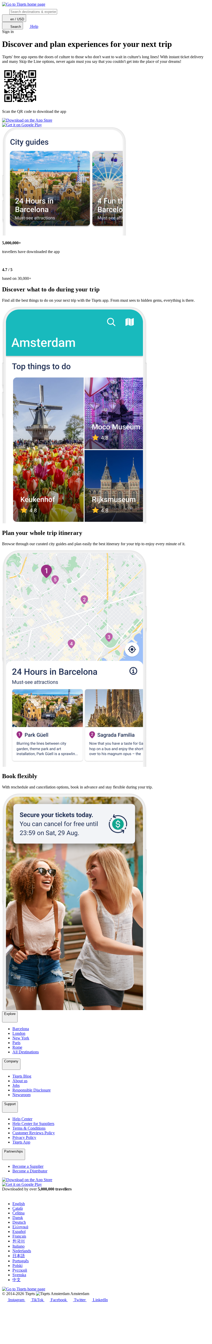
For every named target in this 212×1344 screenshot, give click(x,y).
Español (19, 1231)
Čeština (18, 1213)
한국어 (18, 1241)
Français (19, 1236)
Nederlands (21, 1251)
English (18, 1204)
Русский (19, 1270)
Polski (17, 1265)
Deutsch (19, 1222)
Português (20, 1261)
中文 (16, 1280)
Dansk (17, 1217)
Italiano (18, 1246)
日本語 (18, 1256)
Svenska (19, 1275)
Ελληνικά (20, 1227)
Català (17, 1208)
